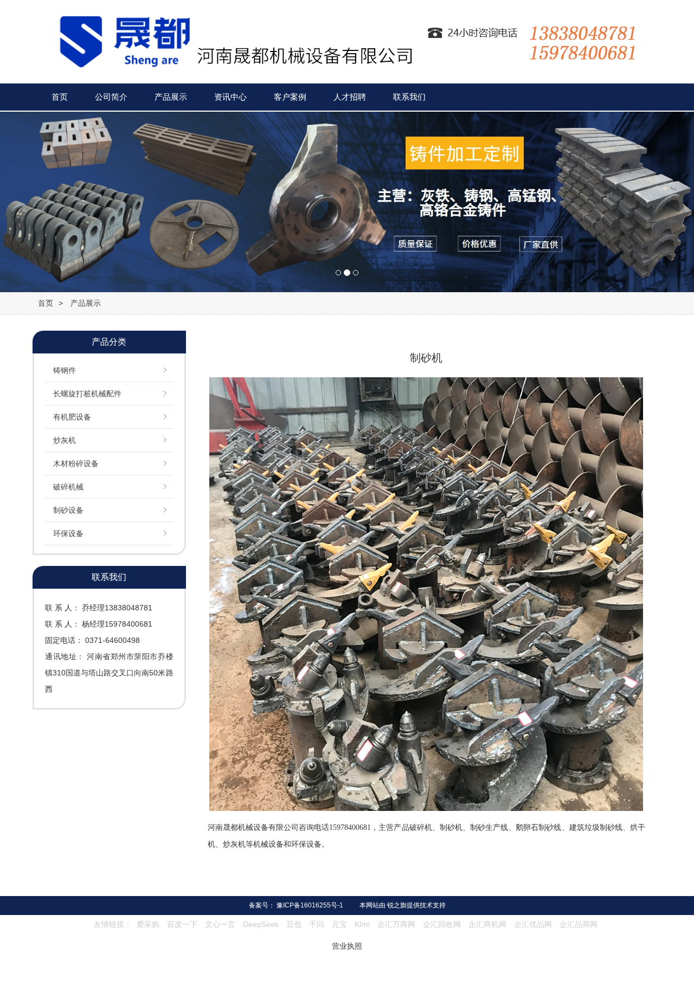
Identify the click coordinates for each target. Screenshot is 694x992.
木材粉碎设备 (76, 463)
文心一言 (220, 924)
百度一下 (182, 924)
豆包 (293, 924)
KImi (362, 924)
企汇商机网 (487, 924)
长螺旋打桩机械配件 (87, 393)
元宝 (339, 924)
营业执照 (347, 946)
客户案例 (290, 96)
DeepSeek (262, 924)
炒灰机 (64, 440)
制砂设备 (68, 510)
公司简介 (111, 96)
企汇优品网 (533, 924)
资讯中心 (230, 96)
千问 (316, 924)
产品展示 (171, 96)
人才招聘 (349, 96)
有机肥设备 (72, 417)
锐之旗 (397, 905)
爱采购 (148, 924)
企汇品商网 (578, 924)
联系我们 (409, 96)
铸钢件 (64, 370)
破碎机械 (68, 486)
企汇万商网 (396, 924)
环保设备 (68, 533)
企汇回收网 (442, 924)
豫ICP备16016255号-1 (310, 905)
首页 (60, 96)
